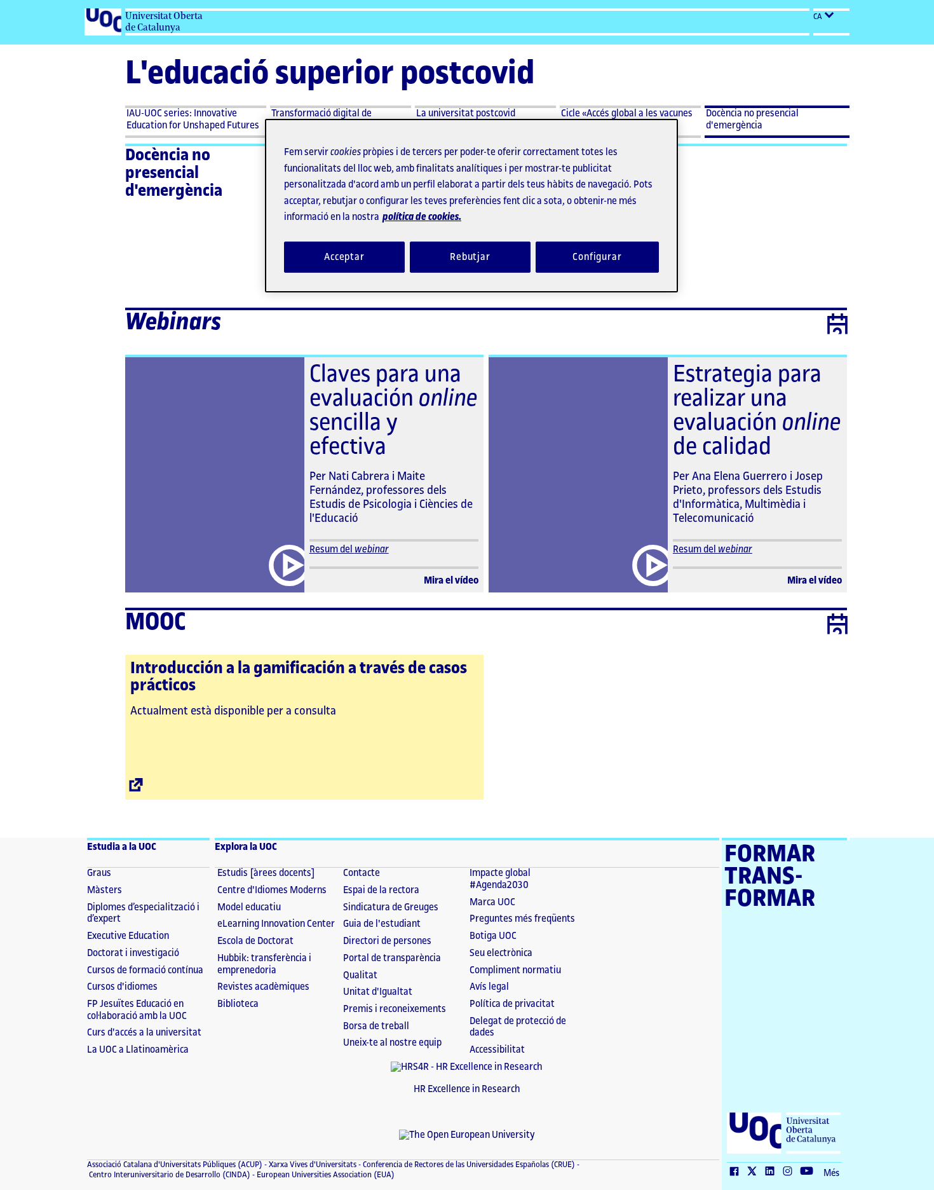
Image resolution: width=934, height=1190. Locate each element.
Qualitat (360, 975)
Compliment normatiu (515, 970)
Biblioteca (238, 1004)
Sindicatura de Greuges (390, 907)
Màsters (104, 890)
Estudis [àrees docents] (266, 873)
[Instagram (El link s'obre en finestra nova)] (790, 1172)
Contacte (361, 873)
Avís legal (489, 986)
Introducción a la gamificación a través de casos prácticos (298, 676)
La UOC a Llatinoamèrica (138, 1049)
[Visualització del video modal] (287, 565)
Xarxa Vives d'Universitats (311, 1164)
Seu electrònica (501, 953)
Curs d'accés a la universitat (144, 1032)
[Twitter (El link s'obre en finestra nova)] (754, 1172)
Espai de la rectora (381, 890)
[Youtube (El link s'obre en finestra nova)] (809, 1172)
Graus (99, 873)
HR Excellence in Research (467, 1089)
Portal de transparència (392, 958)
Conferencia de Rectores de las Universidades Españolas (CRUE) (468, 1164)
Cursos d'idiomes (122, 986)
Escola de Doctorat (255, 941)
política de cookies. (421, 217)
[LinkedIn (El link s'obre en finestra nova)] (772, 1172)
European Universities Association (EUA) (325, 1174)
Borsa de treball (376, 1026)
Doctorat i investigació (133, 953)
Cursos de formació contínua (145, 970)
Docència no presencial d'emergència (173, 173)
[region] (471, 205)
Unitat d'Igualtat (377, 992)
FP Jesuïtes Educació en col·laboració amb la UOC (137, 1010)
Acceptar (344, 257)
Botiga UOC (493, 936)
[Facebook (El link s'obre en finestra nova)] (737, 1172)
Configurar (597, 257)
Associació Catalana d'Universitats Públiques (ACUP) (174, 1164)
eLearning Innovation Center (276, 924)
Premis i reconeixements (394, 1009)
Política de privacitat (512, 1004)
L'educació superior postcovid (329, 73)
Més (831, 1173)
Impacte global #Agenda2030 (500, 879)
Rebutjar (470, 257)
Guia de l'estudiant (382, 924)
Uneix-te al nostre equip (392, 1042)
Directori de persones (387, 941)
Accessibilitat (497, 1049)
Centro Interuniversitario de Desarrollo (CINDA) (168, 1174)
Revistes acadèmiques (263, 986)
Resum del (349, 549)
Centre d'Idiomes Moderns (272, 890)
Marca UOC (492, 902)
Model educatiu (249, 907)
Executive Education (128, 936)
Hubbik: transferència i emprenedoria (264, 964)
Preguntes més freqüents (522, 918)
